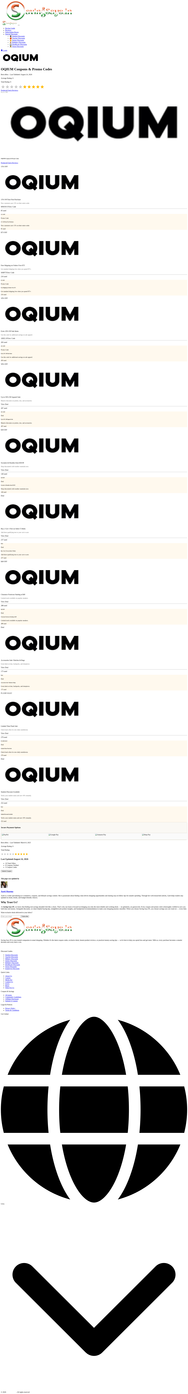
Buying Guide (10, 28)
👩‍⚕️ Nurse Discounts (17, 46)
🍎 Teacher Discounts (17, 38)
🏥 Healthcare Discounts (18, 44)
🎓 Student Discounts (17, 36)
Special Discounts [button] (11, 34)
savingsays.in (11, 1392)
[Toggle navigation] (19, 25)
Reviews (8, 30)
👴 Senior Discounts (17, 40)
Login (5, 50)
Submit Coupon (6, 871)
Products (4, 90)
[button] (94, 1204)
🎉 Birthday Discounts (17, 42)
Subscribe (25, 916)
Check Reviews (12, 90)
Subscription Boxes (12, 32)
